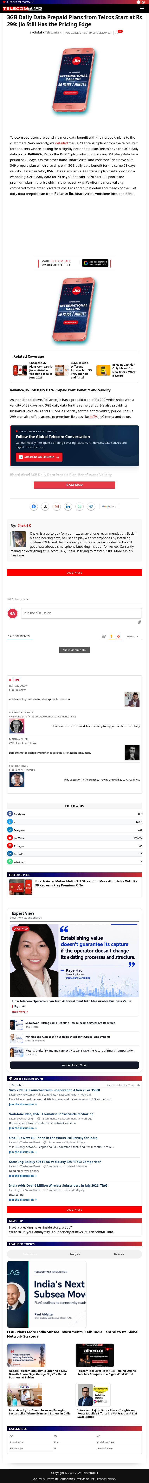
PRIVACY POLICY (106, 1479)
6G (11, 1436)
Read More (74, 485)
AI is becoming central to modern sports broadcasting (40, 699)
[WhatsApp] (79, 506)
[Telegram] (91, 506)
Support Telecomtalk (20, 2)
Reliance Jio (16, 1448)
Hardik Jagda (18, 685)
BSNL (57, 1442)
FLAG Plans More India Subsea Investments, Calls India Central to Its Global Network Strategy (72, 1334)
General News (105, 1448)
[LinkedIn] (68, 506)
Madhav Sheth (19, 739)
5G (55, 1436)
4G (98, 1436)
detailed (61, 143)
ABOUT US (38, 1479)
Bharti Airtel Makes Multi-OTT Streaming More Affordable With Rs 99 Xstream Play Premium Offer (86, 883)
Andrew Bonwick (21, 712)
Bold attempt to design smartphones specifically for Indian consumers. (50, 752)
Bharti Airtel (16, 1442)
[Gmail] (57, 506)
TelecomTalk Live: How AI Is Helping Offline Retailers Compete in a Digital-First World (106, 1372)
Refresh (16, 1085)
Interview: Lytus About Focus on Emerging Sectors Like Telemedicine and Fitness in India (39, 1411)
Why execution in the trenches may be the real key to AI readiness (102, 779)
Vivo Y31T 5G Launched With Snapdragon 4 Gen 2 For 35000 (54, 1090)
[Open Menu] (142, 8)
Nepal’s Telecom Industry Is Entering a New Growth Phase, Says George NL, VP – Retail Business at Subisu (38, 1374)
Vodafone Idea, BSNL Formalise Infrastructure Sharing (51, 1114)
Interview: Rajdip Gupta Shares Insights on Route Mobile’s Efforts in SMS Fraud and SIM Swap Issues (107, 1413)
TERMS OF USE (85, 1479)
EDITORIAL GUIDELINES (61, 1479)
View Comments (74, 649)
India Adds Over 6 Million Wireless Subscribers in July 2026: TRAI (58, 1186)
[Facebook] (34, 506)
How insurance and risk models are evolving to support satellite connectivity (96, 726)
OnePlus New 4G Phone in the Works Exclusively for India (53, 1138)
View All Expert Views (74, 1065)
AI (55, 1448)
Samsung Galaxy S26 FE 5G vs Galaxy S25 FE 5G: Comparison (55, 1162)
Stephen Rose (18, 765)
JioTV (93, 416)
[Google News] (109, 506)
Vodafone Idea (105, 1442)
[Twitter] (45, 506)
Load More (74, 572)
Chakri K (38, 32)
